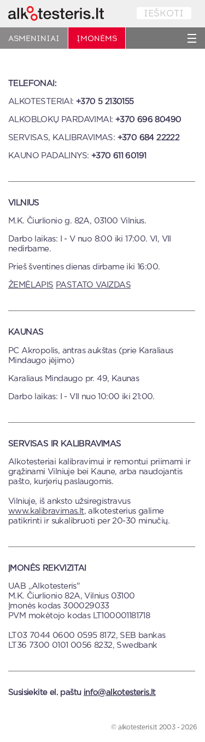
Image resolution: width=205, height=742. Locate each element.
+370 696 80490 (148, 120)
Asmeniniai (34, 38)
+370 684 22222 (149, 138)
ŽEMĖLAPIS (31, 285)
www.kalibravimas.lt (46, 511)
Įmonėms (97, 38)
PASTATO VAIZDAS (93, 285)
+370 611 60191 (119, 156)
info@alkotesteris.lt (120, 692)
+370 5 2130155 (105, 101)
